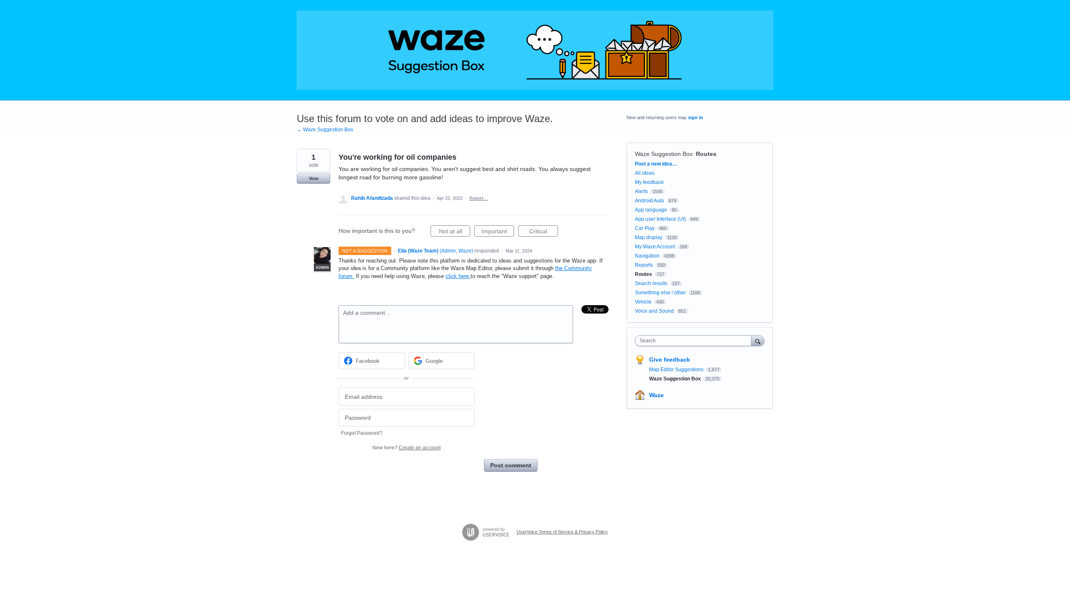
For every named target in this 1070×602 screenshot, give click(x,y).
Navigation (647, 256)
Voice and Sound (654, 311)
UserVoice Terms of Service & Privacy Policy (562, 531)
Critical (543, 232)
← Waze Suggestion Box (325, 130)
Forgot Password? (361, 433)
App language (651, 210)
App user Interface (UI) (660, 219)
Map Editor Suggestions (677, 369)
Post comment (510, 465)
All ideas (645, 173)
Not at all (454, 232)
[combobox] (695, 341)
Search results (651, 283)
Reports (644, 265)
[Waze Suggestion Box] (535, 50)
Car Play (645, 228)
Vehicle (643, 302)
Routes (706, 153)
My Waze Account (655, 247)
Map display (648, 237)
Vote (313, 178)
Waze (656, 395)
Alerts (641, 191)
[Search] (757, 340)
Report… (478, 198)
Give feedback (669, 359)
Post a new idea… (656, 164)
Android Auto (649, 201)
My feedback (649, 182)
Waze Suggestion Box (664, 153)
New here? (406, 448)
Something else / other (660, 293)
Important (498, 232)
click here (458, 276)
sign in (695, 117)
